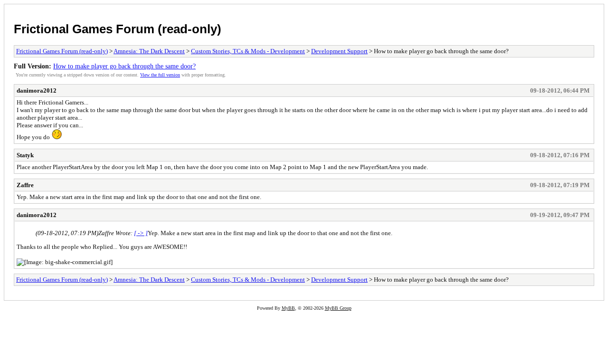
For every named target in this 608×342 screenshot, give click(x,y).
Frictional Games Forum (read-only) (117, 29)
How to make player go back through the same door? (124, 66)
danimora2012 (37, 90)
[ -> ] (141, 233)
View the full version (160, 74)
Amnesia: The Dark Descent (149, 51)
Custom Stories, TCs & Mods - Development (248, 51)
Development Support (339, 51)
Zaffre (25, 185)
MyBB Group (338, 308)
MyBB (288, 308)
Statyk (25, 155)
